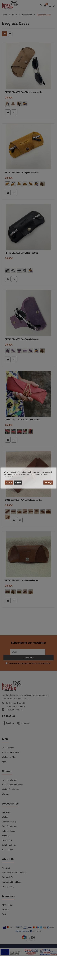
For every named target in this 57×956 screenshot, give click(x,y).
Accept (9, 482)
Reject (18, 482)
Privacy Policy (8, 477)
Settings (48, 482)
